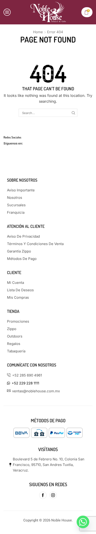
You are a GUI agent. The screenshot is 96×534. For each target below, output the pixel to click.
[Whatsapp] (83, 522)
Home (38, 32)
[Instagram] (53, 495)
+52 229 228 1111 (25, 383)
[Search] (73, 113)
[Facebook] (43, 495)
